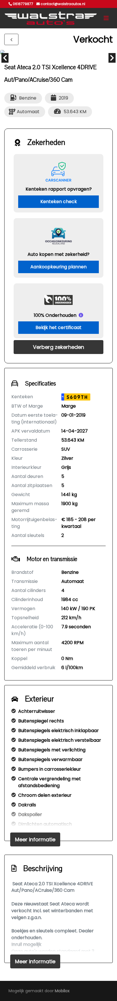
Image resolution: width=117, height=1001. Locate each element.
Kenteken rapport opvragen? (59, 189)
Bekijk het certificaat (58, 327)
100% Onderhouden (55, 315)
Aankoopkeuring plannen (58, 267)
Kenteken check (58, 201)
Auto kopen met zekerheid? (58, 254)
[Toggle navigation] (106, 18)
